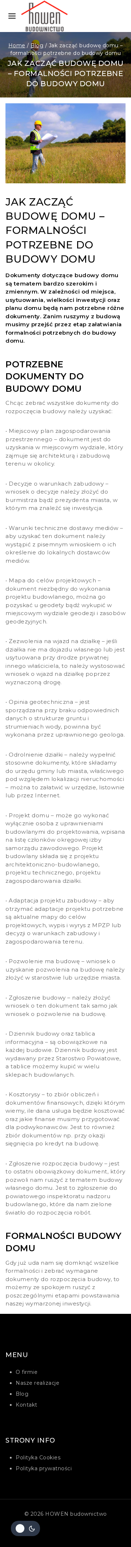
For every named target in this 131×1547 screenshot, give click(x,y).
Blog (22, 1394)
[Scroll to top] (111, 1531)
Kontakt (26, 1405)
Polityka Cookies (38, 1457)
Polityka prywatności (44, 1468)
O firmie (26, 1372)
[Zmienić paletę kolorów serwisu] (25, 1528)
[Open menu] (12, 16)
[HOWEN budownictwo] (49, 16)
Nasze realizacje (37, 1383)
